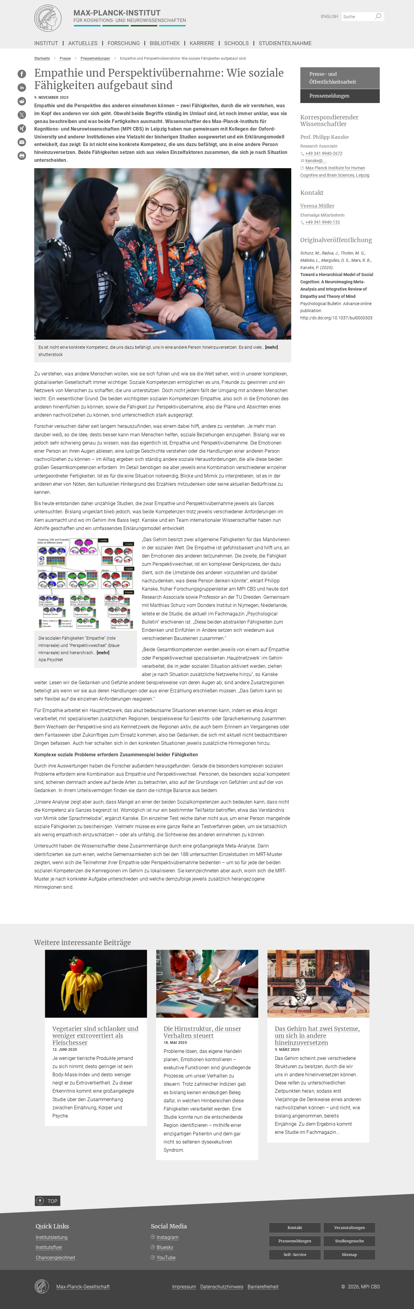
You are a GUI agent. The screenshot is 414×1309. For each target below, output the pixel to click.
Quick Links (52, 1226)
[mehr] (271, 347)
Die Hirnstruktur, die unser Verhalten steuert (202, 1032)
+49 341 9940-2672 (323, 153)
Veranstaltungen (349, 1227)
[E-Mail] (21, 142)
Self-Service (295, 1254)
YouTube (166, 1258)
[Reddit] (21, 101)
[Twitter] (21, 114)
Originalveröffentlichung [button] (336, 240)
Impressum (184, 1287)
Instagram (168, 1237)
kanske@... (315, 160)
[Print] (21, 155)
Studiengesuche (349, 1241)
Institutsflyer (49, 1247)
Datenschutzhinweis (221, 1287)
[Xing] (21, 128)
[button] (286, 335)
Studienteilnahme (285, 43)
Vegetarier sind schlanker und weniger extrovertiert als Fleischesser (95, 1035)
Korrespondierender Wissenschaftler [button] (329, 121)
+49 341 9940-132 (322, 222)
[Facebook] (21, 73)
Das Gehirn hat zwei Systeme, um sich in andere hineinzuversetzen (317, 1035)
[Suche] (378, 16)
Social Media (169, 1226)
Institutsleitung (52, 1237)
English (329, 16)
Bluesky (165, 1247)
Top (52, 1201)
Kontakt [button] (312, 192)
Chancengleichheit (55, 1258)
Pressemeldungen (329, 96)
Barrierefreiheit (263, 1287)
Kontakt (295, 1227)
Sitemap (349, 1254)
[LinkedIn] (21, 87)
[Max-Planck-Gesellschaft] (45, 1287)
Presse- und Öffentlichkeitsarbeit (332, 78)
